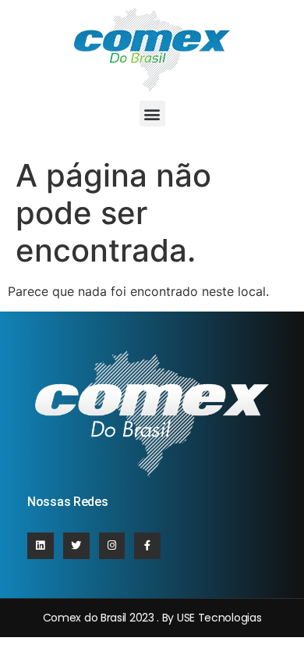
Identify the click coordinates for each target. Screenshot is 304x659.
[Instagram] (112, 546)
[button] (152, 113)
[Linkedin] (40, 546)
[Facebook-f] (147, 546)
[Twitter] (76, 546)
